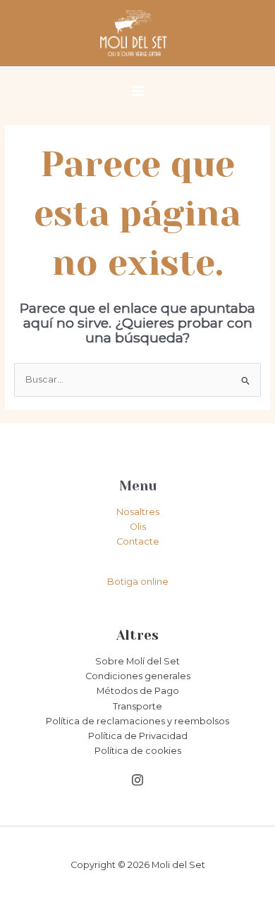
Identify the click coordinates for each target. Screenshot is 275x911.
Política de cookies (137, 750)
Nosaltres (137, 512)
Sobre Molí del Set (137, 661)
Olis (138, 526)
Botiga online (138, 581)
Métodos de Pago (138, 691)
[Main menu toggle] (137, 91)
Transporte (137, 706)
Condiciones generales (137, 676)
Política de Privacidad (138, 736)
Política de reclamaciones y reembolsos (137, 721)
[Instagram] (137, 780)
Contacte (137, 541)
